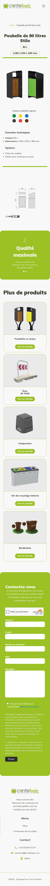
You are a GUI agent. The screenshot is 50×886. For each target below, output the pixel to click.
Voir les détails (25, 346)
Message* (10, 669)
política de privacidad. (29, 706)
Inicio (12, 25)
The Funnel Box (35, 879)
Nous (25, 825)
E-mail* (8, 632)
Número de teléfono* (15, 644)
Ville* (7, 657)
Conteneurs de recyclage (25, 831)
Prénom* (9, 620)
